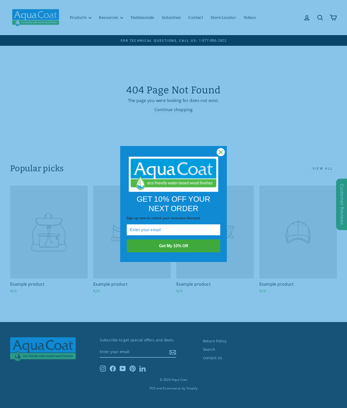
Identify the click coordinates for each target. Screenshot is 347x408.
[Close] (221, 152)
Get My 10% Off (173, 246)
